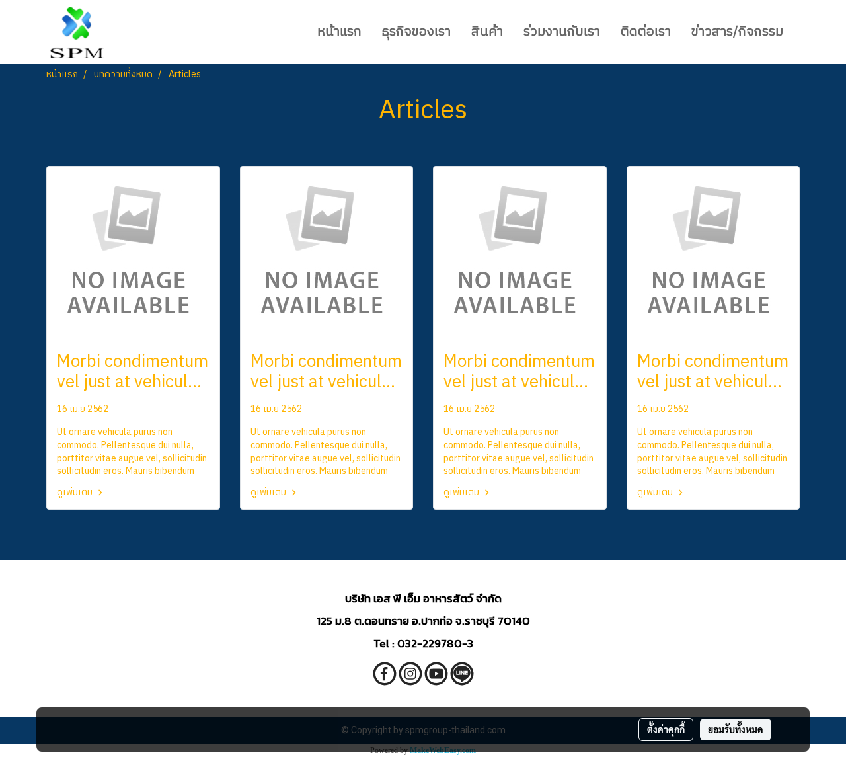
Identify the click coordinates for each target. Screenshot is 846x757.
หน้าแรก (339, 32)
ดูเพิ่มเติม (76, 492)
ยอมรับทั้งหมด (735, 729)
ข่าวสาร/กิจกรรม (737, 32)
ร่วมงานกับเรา (561, 32)
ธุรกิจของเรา (416, 32)
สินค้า (487, 32)
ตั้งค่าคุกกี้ (666, 729)
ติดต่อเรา (646, 32)
